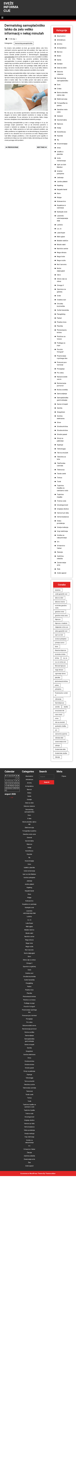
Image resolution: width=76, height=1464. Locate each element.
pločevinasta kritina (61, 681)
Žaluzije (60, 552)
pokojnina (58, 689)
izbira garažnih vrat (61, 631)
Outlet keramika (63, 310)
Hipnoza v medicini (61, 623)
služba (66, 707)
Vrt (58, 542)
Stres (59, 422)
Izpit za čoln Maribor (29, 874)
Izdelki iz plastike (29, 867)
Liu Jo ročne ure (60, 662)
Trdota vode (61, 501)
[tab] (2, 18)
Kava (58, 193)
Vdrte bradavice (63, 517)
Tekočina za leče (29, 1084)
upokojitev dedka (60, 726)
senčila (57, 707)
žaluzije (57, 757)
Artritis (59, 44)
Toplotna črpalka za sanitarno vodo (62, 488)
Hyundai (60, 136)
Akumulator (61, 36)
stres (56, 718)
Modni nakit (61, 245)
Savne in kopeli (62, 404)
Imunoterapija (62, 144)
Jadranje (60, 177)
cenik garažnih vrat (61, 594)
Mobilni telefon (62, 241)
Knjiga (59, 197)
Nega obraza (61, 252)
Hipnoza (60, 124)
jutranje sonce (59, 643)
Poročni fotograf (29, 1006)
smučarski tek (59, 711)
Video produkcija (29, 1130)
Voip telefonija (62, 531)
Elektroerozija (62, 99)
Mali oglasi (61, 237)
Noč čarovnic (62, 264)
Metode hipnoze (60, 666)
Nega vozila (61, 260)
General (60, 116)
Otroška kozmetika (29, 976)
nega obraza (59, 670)
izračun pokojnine (60, 639)
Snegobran (61, 412)
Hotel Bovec (61, 132)
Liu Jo (59, 229)
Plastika (60, 326)
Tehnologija (61, 449)
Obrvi (59, 275)
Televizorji (61, 470)
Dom (58, 85)
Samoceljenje (62, 394)
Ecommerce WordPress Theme (31, 1173)
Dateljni (60, 64)
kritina (57, 658)
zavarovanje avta (60, 741)
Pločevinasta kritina (29, 996)
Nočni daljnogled (29, 953)
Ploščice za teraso (29, 1000)
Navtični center (62, 249)
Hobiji (59, 128)
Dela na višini (61, 68)
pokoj (57, 685)
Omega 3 (60, 285)
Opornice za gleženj (29, 966)
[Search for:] (46, 777)
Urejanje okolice (63, 509)
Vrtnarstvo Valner (29, 1149)
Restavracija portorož (29, 1029)
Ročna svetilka (62, 390)
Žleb (58, 569)
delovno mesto (60, 602)
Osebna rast (61, 300)
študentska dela (60, 749)
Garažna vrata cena (29, 834)
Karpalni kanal (62, 189)
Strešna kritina (62, 426)
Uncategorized (62, 505)
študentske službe (61, 753)
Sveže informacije (11, 7)
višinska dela (59, 738)
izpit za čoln (59, 635)
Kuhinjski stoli (62, 212)
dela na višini (59, 598)
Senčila (59, 408)
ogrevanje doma (60, 673)
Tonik (59, 481)
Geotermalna (62, 120)
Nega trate (61, 256)
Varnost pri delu (63, 513)
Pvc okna (60, 373)
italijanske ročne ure (61, 627)
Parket (59, 318)
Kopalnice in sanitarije (29, 904)
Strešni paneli (62, 434)
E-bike (59, 89)
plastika (57, 677)
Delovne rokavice (29, 806)
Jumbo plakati (62, 181)
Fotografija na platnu (29, 831)
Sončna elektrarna (29, 1054)
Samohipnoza (59, 703)
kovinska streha (60, 654)
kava (56, 646)
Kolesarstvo (61, 201)
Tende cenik (61, 474)
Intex (59, 148)
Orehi (59, 296)
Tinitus (59, 478)
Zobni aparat (61, 573)
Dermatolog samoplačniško (23, 43)
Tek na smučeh (62, 453)
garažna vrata (59, 612)
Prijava (64, 776)
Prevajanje (61, 369)
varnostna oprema (61, 734)
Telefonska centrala (29, 1088)
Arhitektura (61, 40)
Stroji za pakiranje (29, 1071)
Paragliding (61, 314)
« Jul (11, 797)
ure (56, 730)
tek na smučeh (60, 722)
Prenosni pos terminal (29, 1015)
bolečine (57, 590)
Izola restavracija (29, 871)
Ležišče (60, 225)
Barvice (59, 52)
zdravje (57, 745)
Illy (58, 140)
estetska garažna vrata (60, 607)
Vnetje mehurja (62, 527)
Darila (59, 60)
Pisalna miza (61, 322)
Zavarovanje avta (29, 1159)
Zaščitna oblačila (29, 1156)
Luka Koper (61, 233)
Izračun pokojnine (29, 877)
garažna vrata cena (61, 615)
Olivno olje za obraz (29, 960)
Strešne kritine (62, 430)
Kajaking (60, 185)
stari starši (58, 714)
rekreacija (58, 699)
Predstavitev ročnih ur (61, 694)
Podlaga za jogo (29, 1003)
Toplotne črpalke (29, 1110)
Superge (60, 445)
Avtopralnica (61, 48)
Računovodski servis (29, 1025)
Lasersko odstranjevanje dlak (62, 218)
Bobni (59, 56)
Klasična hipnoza (60, 650)
